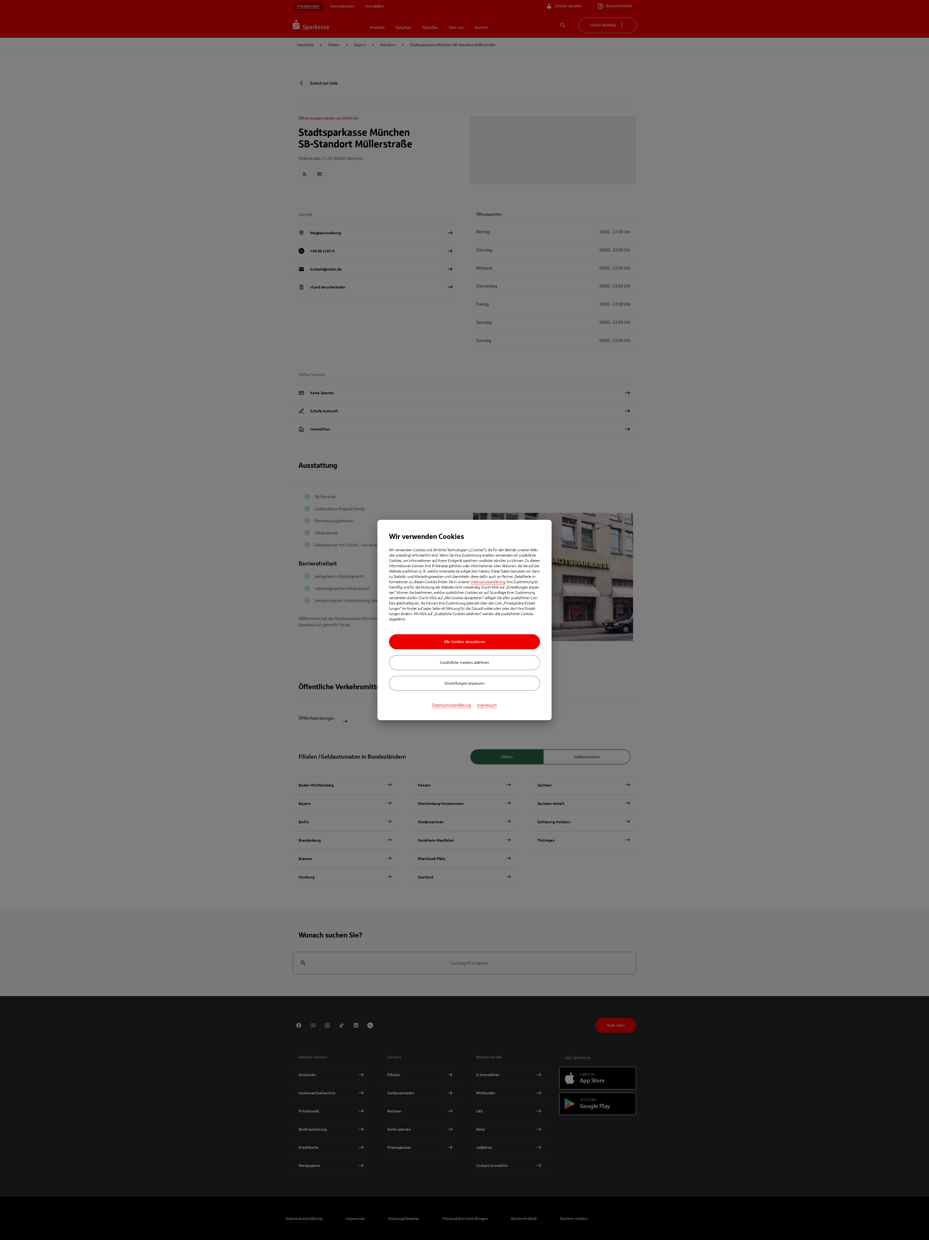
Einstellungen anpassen (465, 683)
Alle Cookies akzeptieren (464, 642)
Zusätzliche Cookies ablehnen (464, 662)
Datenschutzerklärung (488, 582)
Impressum (487, 705)
